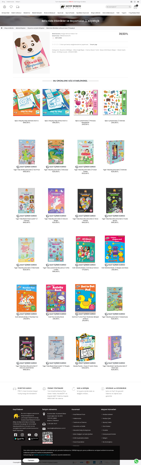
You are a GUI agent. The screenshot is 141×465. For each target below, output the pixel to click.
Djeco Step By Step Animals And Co (27, 121)
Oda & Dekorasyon (108, 13)
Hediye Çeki (107, 418)
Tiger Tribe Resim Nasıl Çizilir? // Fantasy (27, 220)
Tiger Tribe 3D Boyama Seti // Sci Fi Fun (27, 170)
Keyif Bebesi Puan (79, 414)
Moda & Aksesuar (49, 13)
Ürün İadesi (106, 426)
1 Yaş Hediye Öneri (134, 13)
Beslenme (27, 13)
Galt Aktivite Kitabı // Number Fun (26, 317)
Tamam (31, 460)
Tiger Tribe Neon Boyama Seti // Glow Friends (85, 220)
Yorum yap (93, 44)
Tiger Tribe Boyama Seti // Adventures (115, 317)
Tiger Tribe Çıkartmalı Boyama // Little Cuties (56, 269)
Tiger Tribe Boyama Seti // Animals (115, 170)
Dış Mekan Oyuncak (82, 13)
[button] (4, 6)
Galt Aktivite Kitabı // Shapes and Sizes (115, 268)
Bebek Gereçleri (37, 13)
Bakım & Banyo (17, 13)
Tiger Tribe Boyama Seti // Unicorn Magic (56, 220)
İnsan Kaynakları (78, 442)
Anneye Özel (5, 13)
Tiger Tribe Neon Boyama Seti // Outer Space (115, 220)
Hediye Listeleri (108, 414)
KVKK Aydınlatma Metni (81, 438)
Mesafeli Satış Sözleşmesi (82, 430)
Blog (3, 2)
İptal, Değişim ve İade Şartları (83, 434)
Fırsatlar (105, 430)
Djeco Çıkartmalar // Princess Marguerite (85, 121)
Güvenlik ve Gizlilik (79, 426)
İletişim (18, 2)
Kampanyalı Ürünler (109, 434)
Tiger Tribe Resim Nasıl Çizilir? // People (56, 366)
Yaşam (124, 13)
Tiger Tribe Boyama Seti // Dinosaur (56, 170)
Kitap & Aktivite (95, 13)
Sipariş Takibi (107, 422)
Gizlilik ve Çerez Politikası (42, 455)
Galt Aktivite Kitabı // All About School (85, 268)
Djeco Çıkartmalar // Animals (115, 121)
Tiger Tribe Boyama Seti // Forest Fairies (85, 170)
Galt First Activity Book (56, 317)
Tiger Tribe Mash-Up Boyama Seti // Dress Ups (115, 367)
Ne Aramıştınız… (108, 442)
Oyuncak (60, 13)
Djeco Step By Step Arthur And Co (56, 121)
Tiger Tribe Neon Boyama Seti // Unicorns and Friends (26, 367)
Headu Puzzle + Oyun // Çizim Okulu (85, 366)
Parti (118, 13)
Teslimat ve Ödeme (79, 422)
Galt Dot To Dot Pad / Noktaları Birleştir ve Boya (85, 318)
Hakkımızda (10, 2)
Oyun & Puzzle (70, 13)
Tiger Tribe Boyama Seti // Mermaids (26, 268)
